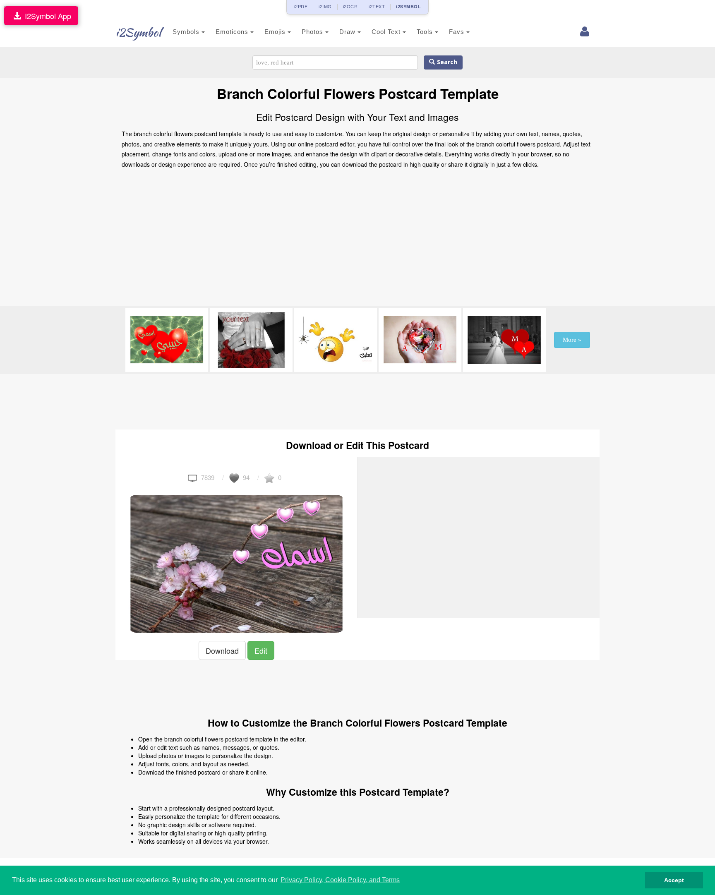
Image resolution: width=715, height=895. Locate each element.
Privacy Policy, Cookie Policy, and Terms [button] (340, 879)
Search (446, 62)
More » (572, 339)
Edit (260, 650)
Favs (457, 31)
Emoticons (233, 31)
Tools (426, 31)
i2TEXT (377, 6)
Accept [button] (674, 880)
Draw (348, 31)
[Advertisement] (357, 240)
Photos (313, 31)
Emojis (276, 31)
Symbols (187, 31)
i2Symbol (138, 32)
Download (222, 650)
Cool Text (387, 31)
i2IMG (325, 6)
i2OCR (350, 6)
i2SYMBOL (408, 6)
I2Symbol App (46, 15)
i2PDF (301, 6)
